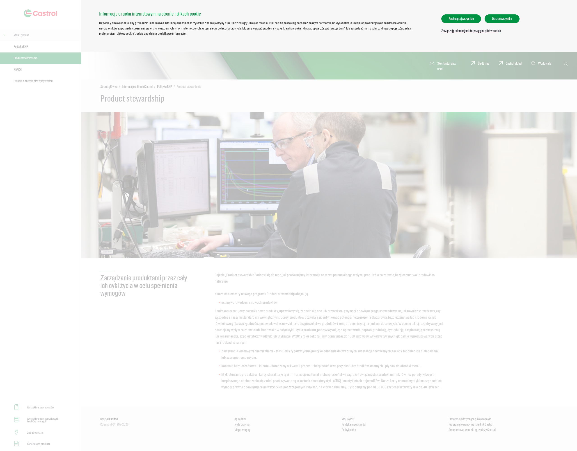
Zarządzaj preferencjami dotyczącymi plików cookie (471, 31)
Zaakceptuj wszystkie (461, 18)
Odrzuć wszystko (502, 18)
